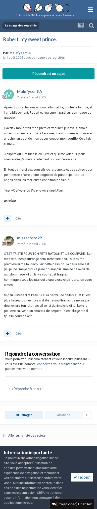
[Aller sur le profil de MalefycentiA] (9, 94)
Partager (25, 415)
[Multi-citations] (7, 218)
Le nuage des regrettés (48, 57)
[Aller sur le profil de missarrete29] (9, 241)
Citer (18, 218)
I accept (84, 477)
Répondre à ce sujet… (30, 389)
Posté (31, 97)
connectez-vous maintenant (57, 364)
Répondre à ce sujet (48, 74)
